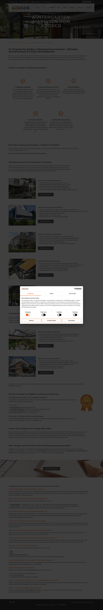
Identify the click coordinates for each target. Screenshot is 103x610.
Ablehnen (31, 320)
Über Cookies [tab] (72, 293)
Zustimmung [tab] (30, 293)
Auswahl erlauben (51, 320)
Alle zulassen (71, 320)
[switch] (44, 315)
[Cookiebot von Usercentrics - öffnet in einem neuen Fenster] (75, 289)
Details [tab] (51, 293)
